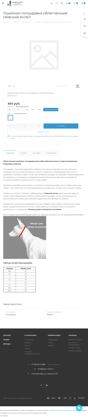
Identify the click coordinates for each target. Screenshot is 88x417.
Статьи (50, 342)
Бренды (7, 344)
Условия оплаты (74, 348)
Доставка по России (76, 339)
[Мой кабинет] (62, 3)
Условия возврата (75, 351)
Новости (27, 345)
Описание (10, 153)
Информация (54, 335)
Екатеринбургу (40, 136)
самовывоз (68, 136)
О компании (30, 335)
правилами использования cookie (63, 410)
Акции (6, 339)
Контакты (27, 342)
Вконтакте (41, 385)
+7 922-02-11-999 (38, 364)
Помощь (73, 335)
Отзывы (23, 153)
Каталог (7, 335)
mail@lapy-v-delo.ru (45, 369)
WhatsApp (46, 385)
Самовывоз (51, 153)
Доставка (13, 136)
